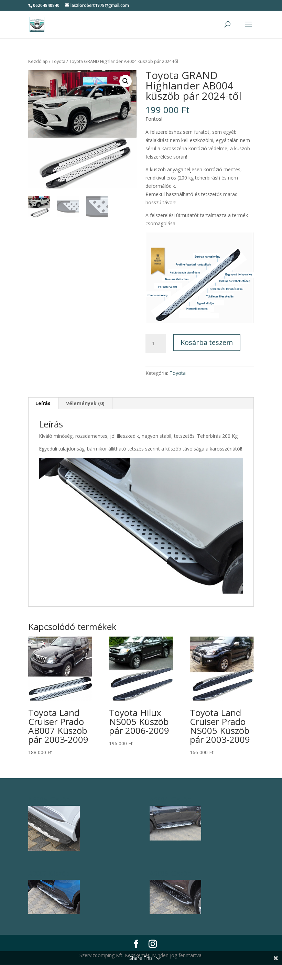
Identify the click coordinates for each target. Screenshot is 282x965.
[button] (125, 81)
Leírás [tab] (43, 403)
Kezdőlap (38, 61)
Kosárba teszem (207, 342)
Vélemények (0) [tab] (85, 403)
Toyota (58, 61)
